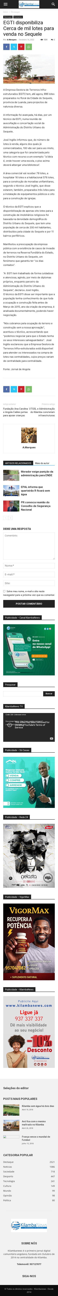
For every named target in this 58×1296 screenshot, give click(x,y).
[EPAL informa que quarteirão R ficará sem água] (11, 490)
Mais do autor (42, 463)
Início (5, 12)
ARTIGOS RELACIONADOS (18, 463)
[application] (29, 727)
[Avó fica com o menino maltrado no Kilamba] (11, 1125)
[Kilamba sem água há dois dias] (11, 1110)
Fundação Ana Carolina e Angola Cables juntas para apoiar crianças (15, 412)
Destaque (15, 12)
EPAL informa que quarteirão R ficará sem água (35, 490)
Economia (18, 17)
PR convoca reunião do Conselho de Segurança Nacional (35, 506)
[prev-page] (5, 518)
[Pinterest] (21, 47)
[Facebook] (6, 47)
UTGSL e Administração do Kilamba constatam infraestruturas (42, 412)
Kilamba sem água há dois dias (38, 1106)
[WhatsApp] (28, 47)
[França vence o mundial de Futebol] (11, 1140)
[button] (5, 4)
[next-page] (10, 518)
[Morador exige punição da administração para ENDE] (11, 475)
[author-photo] (29, 443)
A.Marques (11, 39)
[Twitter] (14, 47)
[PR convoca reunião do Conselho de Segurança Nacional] (11, 506)
